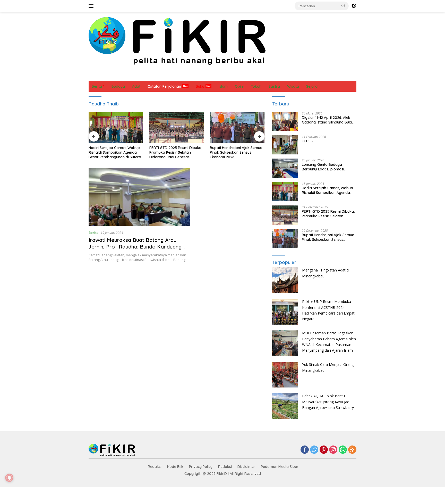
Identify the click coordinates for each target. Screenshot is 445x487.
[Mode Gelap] (353, 6)
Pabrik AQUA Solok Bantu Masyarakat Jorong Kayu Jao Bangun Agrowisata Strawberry (328, 401)
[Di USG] (285, 144)
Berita (97, 75)
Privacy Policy (200, 466)
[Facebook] (305, 450)
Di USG (307, 141)
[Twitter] (314, 450)
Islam (190, 75)
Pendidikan (227, 75)
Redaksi (154, 466)
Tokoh (288, 75)
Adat (134, 75)
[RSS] (352, 450)
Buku (200, 86)
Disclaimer (246, 466)
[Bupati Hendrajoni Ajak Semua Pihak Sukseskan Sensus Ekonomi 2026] (237, 127)
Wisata (307, 75)
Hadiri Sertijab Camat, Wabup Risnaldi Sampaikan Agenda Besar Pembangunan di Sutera (115, 152)
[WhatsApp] (343, 450)
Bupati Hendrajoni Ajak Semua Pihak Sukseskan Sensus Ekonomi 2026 (236, 152)
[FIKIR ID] (177, 40)
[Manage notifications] (9, 478)
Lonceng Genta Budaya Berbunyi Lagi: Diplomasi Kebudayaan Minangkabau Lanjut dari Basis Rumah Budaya (325, 166)
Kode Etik (175, 466)
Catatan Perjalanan (162, 75)
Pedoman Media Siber (279, 466)
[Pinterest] (324, 450)
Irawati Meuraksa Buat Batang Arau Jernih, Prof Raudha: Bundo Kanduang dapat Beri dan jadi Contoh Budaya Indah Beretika (139, 250)
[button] (343, 6)
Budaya (116, 75)
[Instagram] (333, 450)
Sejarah (269, 75)
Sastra (249, 75)
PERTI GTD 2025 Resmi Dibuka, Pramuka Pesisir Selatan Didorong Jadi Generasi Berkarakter (175, 152)
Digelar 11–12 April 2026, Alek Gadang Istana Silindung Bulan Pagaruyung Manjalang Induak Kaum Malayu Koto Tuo (328, 120)
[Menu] (92, 6)
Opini (206, 75)
